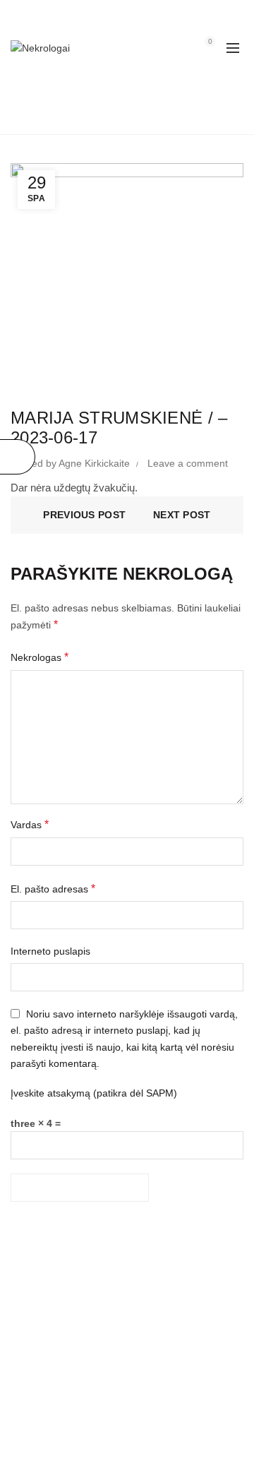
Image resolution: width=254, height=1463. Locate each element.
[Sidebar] (17, 456)
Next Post (182, 514)
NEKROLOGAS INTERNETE (74, 1307)
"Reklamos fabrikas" (145, 1441)
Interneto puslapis (50, 951)
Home (125, 116)
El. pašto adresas (53, 889)
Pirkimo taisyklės (48, 1357)
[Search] (170, 48)
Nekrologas (39, 657)
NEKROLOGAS (45, 1327)
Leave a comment (187, 463)
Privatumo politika (50, 1378)
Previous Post (84, 514)
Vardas (30, 824)
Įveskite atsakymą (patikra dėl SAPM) (94, 1093)
